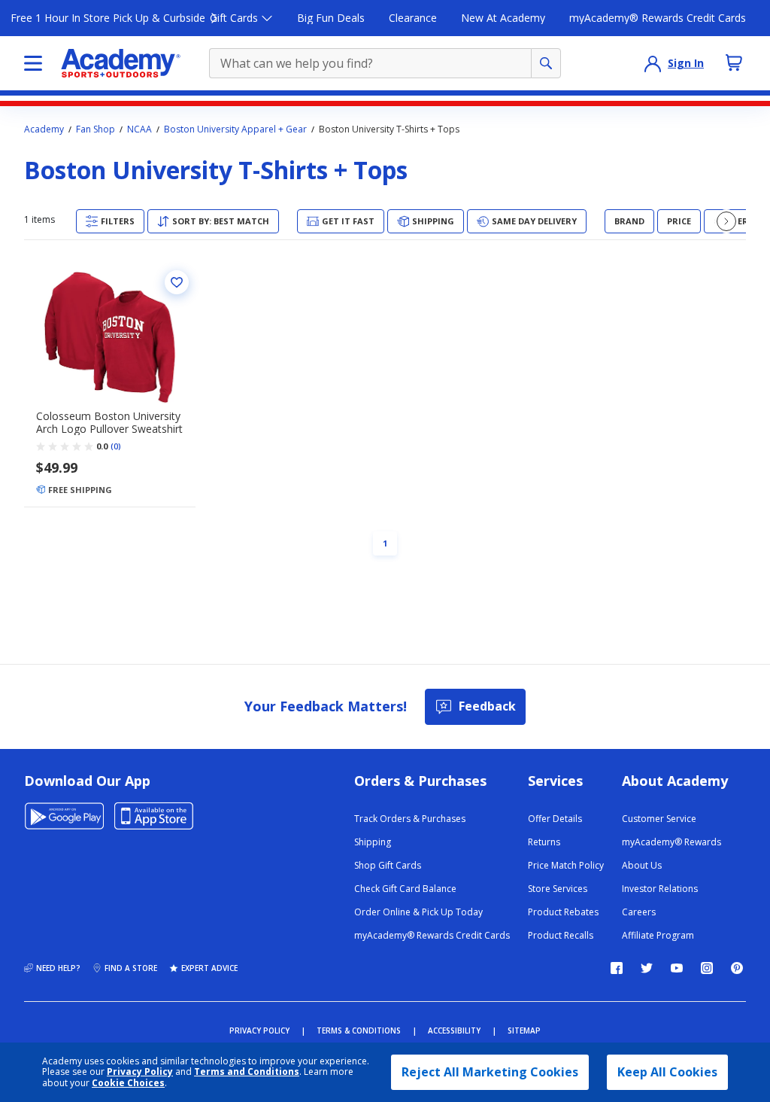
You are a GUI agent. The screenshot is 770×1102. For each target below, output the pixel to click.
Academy (44, 129)
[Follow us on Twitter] (647, 968)
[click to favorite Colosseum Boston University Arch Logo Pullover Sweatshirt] (177, 282)
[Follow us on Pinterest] (737, 968)
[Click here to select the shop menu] (33, 63)
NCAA (139, 129)
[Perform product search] (546, 63)
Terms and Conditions (246, 1071)
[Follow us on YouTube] (677, 968)
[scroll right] (726, 221)
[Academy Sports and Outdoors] (120, 63)
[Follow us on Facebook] (617, 968)
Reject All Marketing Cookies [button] (490, 1072)
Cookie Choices (128, 1083)
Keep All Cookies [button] (667, 1072)
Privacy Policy (140, 1071)
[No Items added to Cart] (734, 62)
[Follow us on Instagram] (707, 968)
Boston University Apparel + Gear (235, 129)
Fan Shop (95, 129)
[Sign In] (653, 63)
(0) (116, 446)
